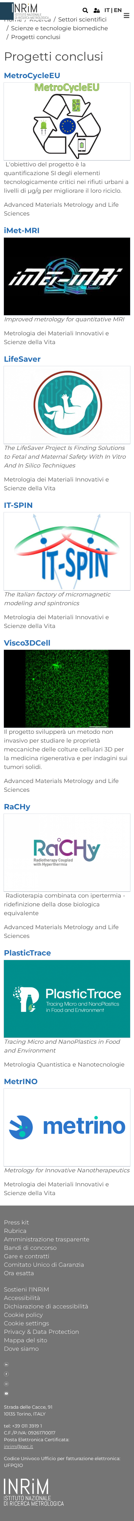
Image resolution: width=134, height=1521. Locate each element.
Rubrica (15, 1230)
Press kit (16, 1222)
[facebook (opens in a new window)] (6, 1373)
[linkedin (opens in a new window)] (6, 1364)
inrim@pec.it (18, 1446)
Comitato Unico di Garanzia (44, 1264)
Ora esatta (19, 1273)
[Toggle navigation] (127, 15)
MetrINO (21, 1081)
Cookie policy (23, 1314)
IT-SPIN (18, 505)
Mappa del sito (25, 1340)
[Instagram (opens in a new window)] (6, 1383)
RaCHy (17, 806)
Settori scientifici (82, 19)
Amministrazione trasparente (46, 1239)
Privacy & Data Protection (41, 1331)
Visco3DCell (27, 643)
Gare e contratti (26, 1256)
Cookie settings (26, 1323)
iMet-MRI (22, 230)
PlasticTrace (27, 952)
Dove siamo (21, 1348)
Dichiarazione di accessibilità (46, 1306)
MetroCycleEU (32, 75)
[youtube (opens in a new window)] (6, 1393)
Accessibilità (22, 1297)
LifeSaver (22, 359)
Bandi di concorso (30, 1247)
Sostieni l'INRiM (26, 1289)
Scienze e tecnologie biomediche (59, 28)
